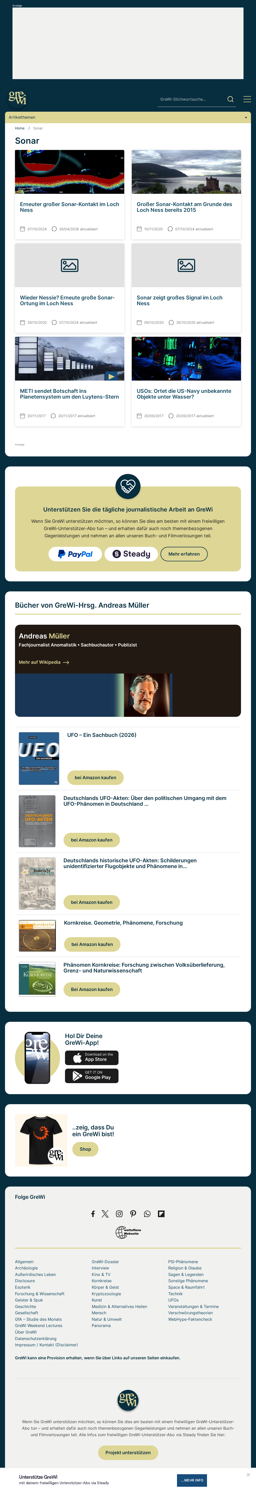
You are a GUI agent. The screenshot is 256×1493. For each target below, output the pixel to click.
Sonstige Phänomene (188, 1280)
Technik (175, 1293)
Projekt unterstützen (128, 1452)
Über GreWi (26, 1332)
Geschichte (25, 1306)
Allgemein (24, 1261)
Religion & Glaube (185, 1267)
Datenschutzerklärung (35, 1338)
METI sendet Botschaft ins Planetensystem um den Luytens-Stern (69, 394)
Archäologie (26, 1267)
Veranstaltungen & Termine (193, 1306)
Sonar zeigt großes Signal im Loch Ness (179, 300)
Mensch (99, 1312)
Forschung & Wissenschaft (39, 1293)
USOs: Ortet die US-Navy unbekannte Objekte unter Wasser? (184, 394)
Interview (100, 1267)
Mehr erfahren (184, 554)
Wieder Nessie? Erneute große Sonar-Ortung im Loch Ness (67, 300)
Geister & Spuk (29, 1299)
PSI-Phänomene (183, 1261)
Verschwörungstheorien (190, 1312)
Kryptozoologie (106, 1293)
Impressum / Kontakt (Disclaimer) (46, 1344)
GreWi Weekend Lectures (38, 1325)
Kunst (97, 1299)
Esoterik (22, 1287)
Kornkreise (102, 1280)
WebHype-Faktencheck (190, 1319)
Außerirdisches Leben (35, 1274)
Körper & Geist (105, 1287)
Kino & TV (101, 1274)
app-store (91, 1058)
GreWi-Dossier (105, 1261)
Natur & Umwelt (107, 1319)
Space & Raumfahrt (186, 1287)
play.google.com (91, 1076)
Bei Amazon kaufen (92, 989)
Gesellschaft (26, 1312)
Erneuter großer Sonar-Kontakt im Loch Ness (69, 207)
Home (19, 128)
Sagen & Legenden (186, 1274)
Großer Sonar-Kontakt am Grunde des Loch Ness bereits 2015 (184, 207)
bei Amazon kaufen (95, 777)
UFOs (173, 1299)
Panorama (101, 1325)
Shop (85, 1149)
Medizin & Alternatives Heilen (119, 1306)
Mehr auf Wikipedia (39, 662)
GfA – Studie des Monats (38, 1319)
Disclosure (25, 1280)
